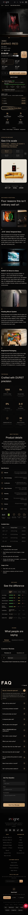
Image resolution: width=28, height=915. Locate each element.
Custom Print (7, 853)
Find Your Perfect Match (14, 108)
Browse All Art (20, 853)
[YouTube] (21, 830)
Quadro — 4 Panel (7, 847)
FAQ (21, 840)
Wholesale (20, 847)
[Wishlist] (14, 2)
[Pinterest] (14, 830)
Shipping (21, 904)
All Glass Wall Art (7, 837)
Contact (21, 842)
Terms (11, 904)
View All (25, 685)
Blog (20, 850)
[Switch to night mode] (25, 153)
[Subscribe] (21, 881)
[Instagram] (6, 830)
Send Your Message (14, 805)
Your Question (6, 792)
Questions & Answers (18, 640)
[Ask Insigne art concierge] (26, 906)
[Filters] (4, 657)
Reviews (6, 640)
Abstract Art (7, 5)
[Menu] (26, 2)
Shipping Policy (14, 865)
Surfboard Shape (7, 845)
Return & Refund (14, 867)
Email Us (8, 897)
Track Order (14, 862)
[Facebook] (10, 830)
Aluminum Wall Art (7, 840)
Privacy (7, 904)
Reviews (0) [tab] (7, 653)
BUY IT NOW (14, 77)
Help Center (14, 870)
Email (4, 786)
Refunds (15, 904)
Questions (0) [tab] (20, 653)
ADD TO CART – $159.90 (18, 73)
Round (7, 850)
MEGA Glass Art (7, 842)
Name (4, 780)
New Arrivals (7, 855)
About (20, 837)
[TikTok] (17, 830)
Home (2, 5)
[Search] (17, 2)
